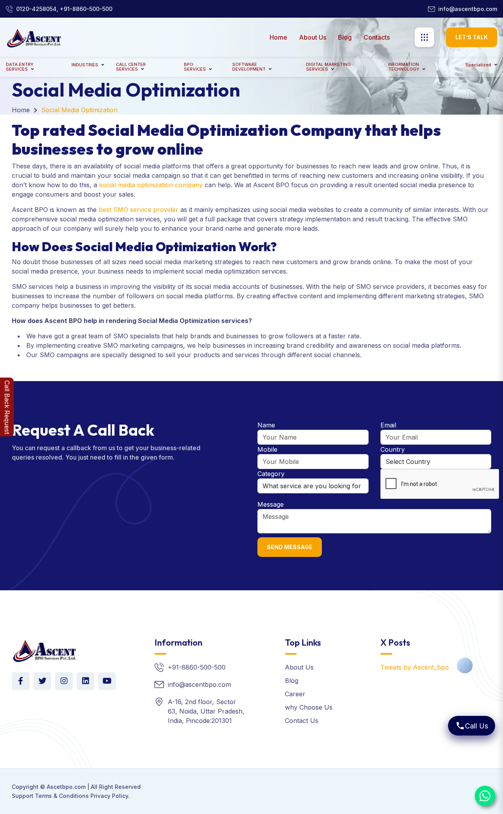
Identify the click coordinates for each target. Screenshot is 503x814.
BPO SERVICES (195, 67)
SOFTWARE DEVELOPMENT (249, 67)
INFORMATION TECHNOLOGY (403, 67)
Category (271, 474)
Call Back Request (7, 407)
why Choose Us (308, 707)
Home (278, 37)
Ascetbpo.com (66, 786)
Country (392, 449)
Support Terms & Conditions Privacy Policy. (71, 795)
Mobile (267, 449)
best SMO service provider (138, 210)
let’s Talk (471, 37)
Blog (345, 37)
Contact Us (301, 721)
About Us (312, 37)
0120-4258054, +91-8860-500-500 (64, 8)
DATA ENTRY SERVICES (19, 67)
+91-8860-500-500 (197, 667)
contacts (376, 37)
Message (270, 504)
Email (388, 425)
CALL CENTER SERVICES (131, 67)
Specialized (478, 65)
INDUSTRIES (85, 65)
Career (295, 694)
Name (266, 425)
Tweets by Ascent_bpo (414, 667)
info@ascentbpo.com (467, 8)
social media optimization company (151, 185)
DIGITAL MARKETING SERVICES (328, 67)
